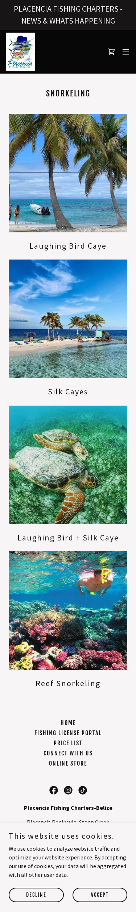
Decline (36, 895)
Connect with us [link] (68, 753)
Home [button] (68, 722)
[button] (126, 52)
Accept (100, 895)
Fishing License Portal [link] (68, 733)
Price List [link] (68, 743)
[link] (20, 52)
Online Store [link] (68, 763)
